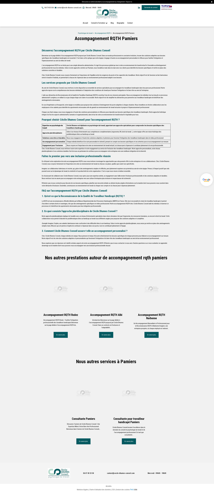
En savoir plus (60, 335)
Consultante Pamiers (83, 418)
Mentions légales (82, 490)
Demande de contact (150, 7)
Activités (109, 486)
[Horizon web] (132, 489)
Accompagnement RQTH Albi (106, 314)
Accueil (85, 23)
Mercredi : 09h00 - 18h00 (93, 8)
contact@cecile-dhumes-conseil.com (69, 8)
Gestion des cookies (123, 490)
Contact (130, 23)
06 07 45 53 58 (88, 473)
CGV (113, 490)
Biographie (120, 23)
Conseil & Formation (98, 23)
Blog (112, 23)
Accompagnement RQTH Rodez (60, 314)
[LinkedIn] (139, 7)
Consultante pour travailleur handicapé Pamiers (128, 420)
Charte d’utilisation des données (100, 490)
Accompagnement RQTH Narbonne (151, 316)
